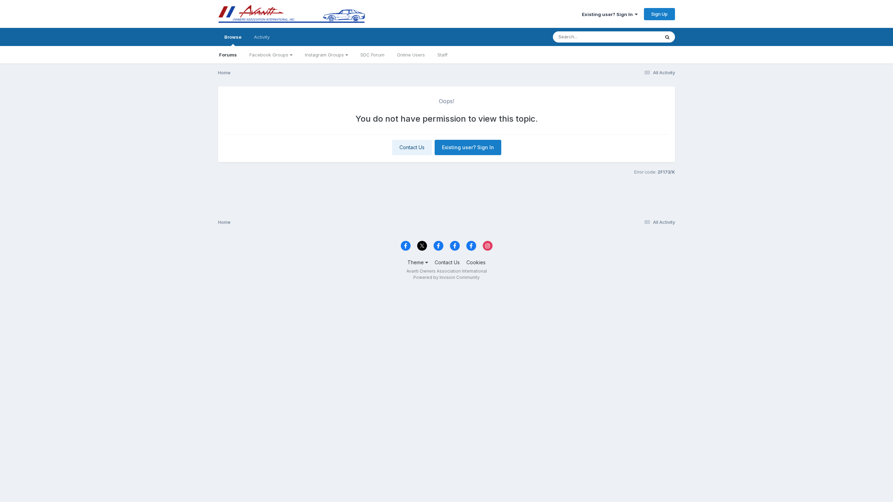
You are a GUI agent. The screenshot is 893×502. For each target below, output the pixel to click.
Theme (416, 262)
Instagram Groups (325, 55)
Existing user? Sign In (608, 14)
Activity (262, 37)
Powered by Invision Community (446, 277)
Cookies (476, 262)
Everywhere (638, 36)
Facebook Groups (269, 55)
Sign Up (659, 14)
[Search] (667, 37)
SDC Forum (372, 55)
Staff (442, 55)
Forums (228, 55)
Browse (232, 37)
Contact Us (412, 147)
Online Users (411, 55)
